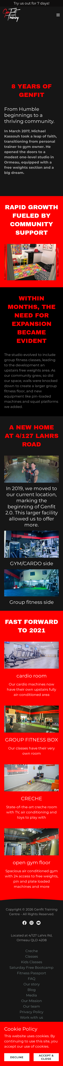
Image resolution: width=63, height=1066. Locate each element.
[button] (58, 14)
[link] (11, 15)
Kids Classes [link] (31, 962)
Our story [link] (31, 984)
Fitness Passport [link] (31, 973)
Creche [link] (31, 951)
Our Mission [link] (31, 1001)
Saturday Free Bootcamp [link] (31, 967)
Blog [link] (31, 990)
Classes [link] (31, 956)
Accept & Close (46, 1057)
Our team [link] (31, 1006)
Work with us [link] (31, 1017)
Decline (16, 1057)
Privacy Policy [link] (31, 1012)
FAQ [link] (31, 979)
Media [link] (31, 995)
